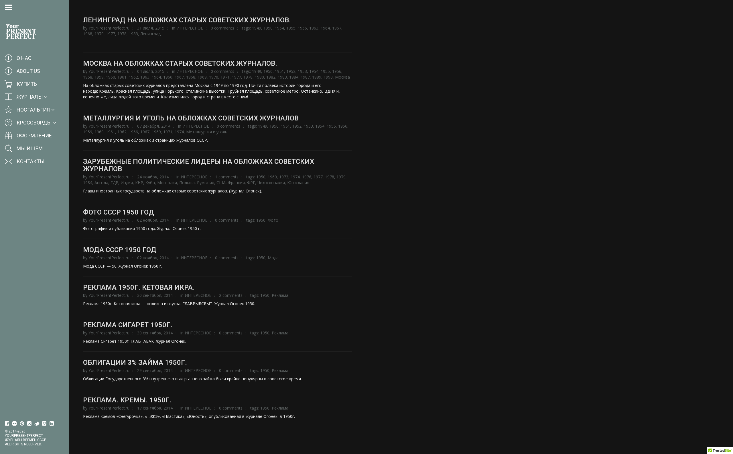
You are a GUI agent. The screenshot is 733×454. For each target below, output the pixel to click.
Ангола (101, 182)
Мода (273, 257)
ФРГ (251, 182)
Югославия (298, 182)
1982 (270, 77)
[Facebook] (7, 423)
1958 (87, 77)
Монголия (167, 182)
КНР (139, 182)
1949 (256, 28)
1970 (99, 33)
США (221, 182)
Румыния (205, 182)
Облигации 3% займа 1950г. (135, 362)
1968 (87, 33)
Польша (187, 182)
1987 (305, 77)
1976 (306, 177)
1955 (290, 28)
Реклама (280, 295)
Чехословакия (271, 182)
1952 (290, 71)
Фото (273, 220)
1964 (325, 28)
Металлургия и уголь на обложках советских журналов (191, 118)
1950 (268, 28)
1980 (259, 77)
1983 (133, 33)
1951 (279, 71)
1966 (167, 77)
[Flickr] (14, 423)
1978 (122, 33)
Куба (150, 182)
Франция (236, 182)
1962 (133, 77)
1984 (293, 77)
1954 (279, 28)
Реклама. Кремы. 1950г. (127, 400)
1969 (202, 77)
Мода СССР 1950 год (119, 250)
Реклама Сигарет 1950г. (127, 325)
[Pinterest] (22, 423)
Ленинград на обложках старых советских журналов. (187, 20)
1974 (179, 132)
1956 (302, 28)
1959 (99, 77)
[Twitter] (37, 423)
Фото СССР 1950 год (118, 212)
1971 (225, 77)
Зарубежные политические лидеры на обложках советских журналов (198, 165)
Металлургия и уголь (206, 132)
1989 (316, 77)
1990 (328, 77)
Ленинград (150, 33)
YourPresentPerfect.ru (108, 28)
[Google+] (44, 423)
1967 (336, 28)
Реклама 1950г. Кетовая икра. (139, 287)
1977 (110, 33)
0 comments (222, 28)
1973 (283, 177)
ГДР (114, 182)
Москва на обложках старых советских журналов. (180, 63)
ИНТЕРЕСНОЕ (189, 28)
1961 (122, 77)
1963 (313, 28)
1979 (341, 177)
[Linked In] (52, 423)
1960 (110, 77)
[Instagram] (29, 423)
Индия (127, 182)
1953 (302, 71)
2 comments (231, 295)
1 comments (227, 177)
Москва (342, 77)
